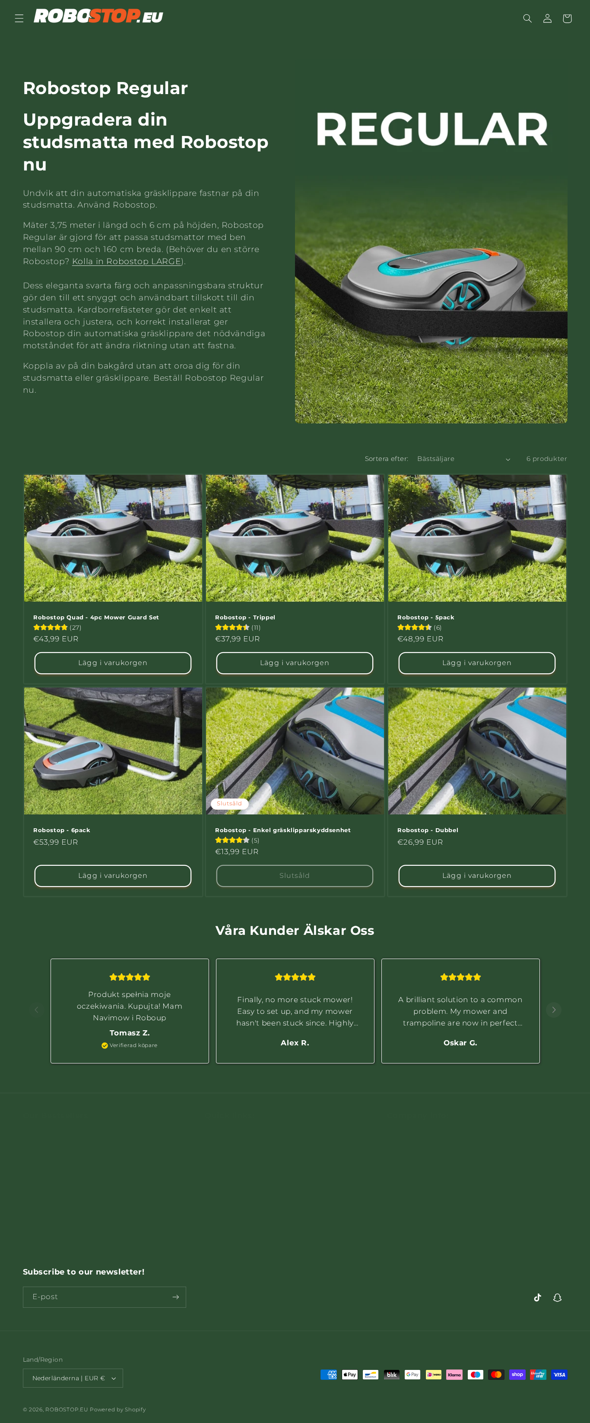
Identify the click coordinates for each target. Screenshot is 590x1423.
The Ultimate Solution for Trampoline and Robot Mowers (288, 1158)
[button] (19, 18)
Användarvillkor (232, 1195)
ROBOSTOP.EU (66, 1410)
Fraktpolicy (224, 1180)
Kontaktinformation (239, 1211)
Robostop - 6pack (62, 830)
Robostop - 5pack (426, 617)
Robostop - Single (53, 1127)
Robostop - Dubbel (427, 830)
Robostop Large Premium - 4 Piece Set (91, 1190)
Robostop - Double (55, 1143)
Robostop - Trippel (245, 617)
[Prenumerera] (175, 1297)
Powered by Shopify (118, 1410)
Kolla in (126, 261)
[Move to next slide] (553, 1010)
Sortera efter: (387, 459)
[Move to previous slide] (36, 1010)
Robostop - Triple (52, 1159)
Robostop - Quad (52, 1174)
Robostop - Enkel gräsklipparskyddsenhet (283, 830)
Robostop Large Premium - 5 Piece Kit (89, 1206)
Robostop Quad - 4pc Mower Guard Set (96, 617)
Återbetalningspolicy (241, 1227)
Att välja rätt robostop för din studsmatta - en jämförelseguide (284, 1131)
